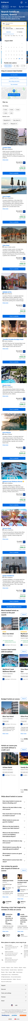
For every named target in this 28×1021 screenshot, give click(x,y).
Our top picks (14, 74)
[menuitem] (5, 6)
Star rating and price (14, 81)
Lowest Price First (14, 78)
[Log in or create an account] (21, 2)
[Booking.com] (5, 2)
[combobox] (14, 24)
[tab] (8, 32)
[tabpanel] (14, 51)
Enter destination (9, 23)
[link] (5, 109)
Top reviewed (14, 84)
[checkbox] (22, 43)
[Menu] (26, 2)
